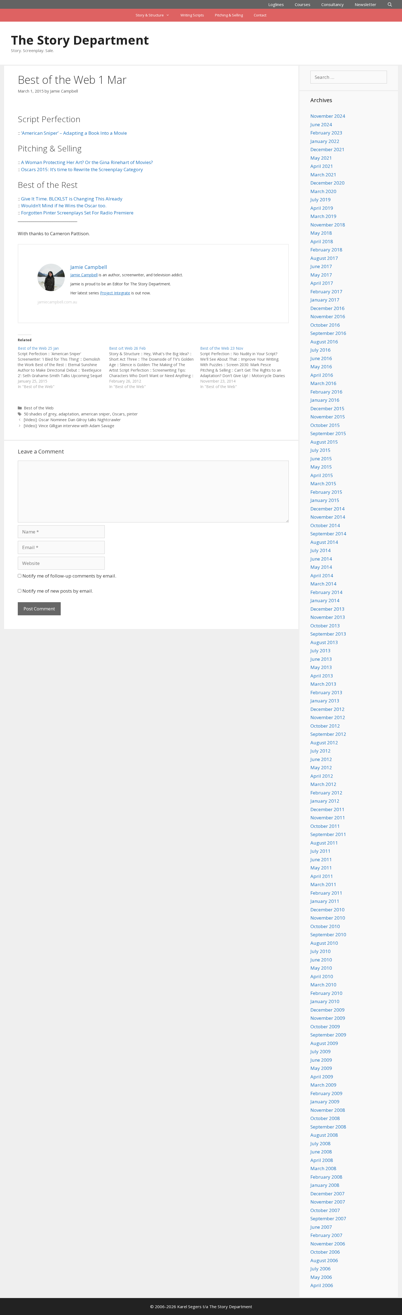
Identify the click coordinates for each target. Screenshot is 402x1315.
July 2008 (320, 1143)
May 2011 (321, 868)
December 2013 (327, 609)
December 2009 (327, 1010)
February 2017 (326, 291)
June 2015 (321, 458)
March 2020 (323, 191)
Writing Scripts (192, 15)
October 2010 (325, 926)
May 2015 (321, 467)
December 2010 (327, 909)
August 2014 (324, 542)
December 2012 (327, 709)
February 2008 (326, 1177)
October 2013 (325, 625)
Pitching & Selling (229, 15)
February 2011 (326, 893)
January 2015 (324, 500)
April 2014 (321, 575)
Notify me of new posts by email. (57, 591)
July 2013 (320, 650)
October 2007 (325, 1210)
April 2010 (321, 976)
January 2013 (324, 700)
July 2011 (320, 851)
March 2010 (323, 984)
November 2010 (327, 918)
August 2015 (324, 442)
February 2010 (326, 993)
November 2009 (327, 1018)
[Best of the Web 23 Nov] (246, 367)
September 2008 (328, 1127)
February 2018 (326, 249)
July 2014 (320, 550)
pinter (132, 414)
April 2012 (321, 776)
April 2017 (321, 283)
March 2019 (323, 216)
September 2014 (328, 533)
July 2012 (320, 751)
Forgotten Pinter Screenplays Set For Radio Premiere (77, 212)
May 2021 (321, 158)
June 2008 (321, 1152)
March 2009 (323, 1085)
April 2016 (321, 375)
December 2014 (327, 509)
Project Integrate (115, 292)
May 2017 (321, 275)
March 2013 (323, 684)
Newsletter (365, 4)
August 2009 (324, 1043)
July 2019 (320, 199)
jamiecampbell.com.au (57, 302)
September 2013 (328, 634)
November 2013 (327, 617)
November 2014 (327, 517)
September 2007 (328, 1218)
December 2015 (327, 408)
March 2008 (323, 1168)
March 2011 (323, 884)
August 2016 (324, 341)
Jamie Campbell (84, 274)
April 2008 (321, 1160)
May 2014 (321, 567)
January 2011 (324, 901)
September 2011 (328, 834)
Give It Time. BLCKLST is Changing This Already (72, 199)
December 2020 (327, 183)
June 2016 (321, 358)
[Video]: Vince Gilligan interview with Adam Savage (69, 425)
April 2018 (321, 241)
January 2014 (324, 600)
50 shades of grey (40, 414)
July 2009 (320, 1051)
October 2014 (325, 525)
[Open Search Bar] (390, 4)
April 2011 (321, 876)
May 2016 (321, 366)
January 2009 (324, 1101)
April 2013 (321, 676)
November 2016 (327, 316)
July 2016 (320, 350)
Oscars (118, 414)
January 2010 (324, 1001)
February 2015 (326, 492)
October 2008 (325, 1118)
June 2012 (321, 759)
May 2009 (321, 1068)
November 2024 (327, 116)
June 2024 (321, 124)
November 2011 (327, 817)
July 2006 (320, 1268)
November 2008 (327, 1110)
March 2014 (323, 584)
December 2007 (327, 1193)
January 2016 (324, 400)
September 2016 (328, 333)
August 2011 (324, 843)
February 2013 (326, 692)
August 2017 (324, 258)
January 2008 (324, 1185)
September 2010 (328, 934)
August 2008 (324, 1135)
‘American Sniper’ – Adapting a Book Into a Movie (74, 133)
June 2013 (321, 659)
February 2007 (326, 1235)
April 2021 (321, 166)
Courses (302, 4)
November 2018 (327, 225)
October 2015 (325, 425)
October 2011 (325, 826)
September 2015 (328, 433)
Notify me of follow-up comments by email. (69, 576)
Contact (260, 15)
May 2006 (321, 1277)
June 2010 (321, 960)
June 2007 (321, 1227)
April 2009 (321, 1076)
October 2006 (325, 1252)
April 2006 (321, 1285)
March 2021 (323, 174)
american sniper (95, 414)
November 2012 (327, 717)
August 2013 (324, 642)
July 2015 (320, 450)
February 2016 (326, 392)
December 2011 (327, 809)
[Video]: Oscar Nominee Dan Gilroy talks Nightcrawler (72, 419)
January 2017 (324, 300)
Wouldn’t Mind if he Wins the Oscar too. (63, 205)
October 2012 (325, 726)
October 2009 (325, 1026)
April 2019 (321, 208)
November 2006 (327, 1244)
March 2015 (323, 483)
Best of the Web (39, 407)
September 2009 (328, 1035)
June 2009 (321, 1060)
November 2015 (327, 417)
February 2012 (326, 792)
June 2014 (321, 559)
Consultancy (332, 4)
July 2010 (320, 951)
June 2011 (321, 859)
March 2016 (323, 383)
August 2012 (324, 742)
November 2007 (327, 1202)
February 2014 (326, 592)
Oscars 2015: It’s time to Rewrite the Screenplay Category (82, 169)
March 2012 (323, 784)
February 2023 (326, 133)
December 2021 (327, 149)
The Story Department (80, 39)
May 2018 (321, 233)
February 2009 (326, 1093)
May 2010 (321, 968)
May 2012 (321, 767)
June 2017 (321, 266)
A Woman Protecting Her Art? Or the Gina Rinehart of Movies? (87, 162)
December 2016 (327, 308)
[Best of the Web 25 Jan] (63, 367)
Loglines (276, 4)
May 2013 (321, 667)
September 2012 (328, 734)
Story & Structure (150, 15)
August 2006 (324, 1260)
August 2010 (324, 943)
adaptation (69, 414)
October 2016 (325, 325)
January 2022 (324, 141)
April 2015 (321, 475)
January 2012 (324, 801)
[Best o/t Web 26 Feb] (154, 367)
